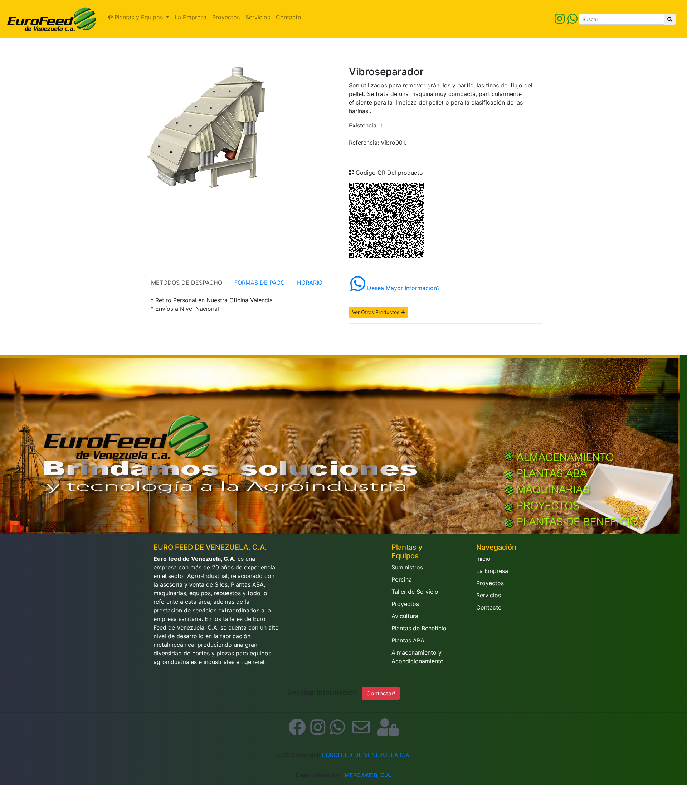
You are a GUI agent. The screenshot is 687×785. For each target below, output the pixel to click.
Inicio (483, 558)
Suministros (407, 567)
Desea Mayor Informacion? (402, 288)
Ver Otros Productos (376, 312)
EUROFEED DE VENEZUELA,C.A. (366, 754)
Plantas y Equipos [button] (139, 17)
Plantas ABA (407, 640)
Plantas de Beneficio (419, 628)
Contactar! (380, 693)
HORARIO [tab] (309, 282)
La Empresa (190, 17)
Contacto (288, 17)
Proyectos (226, 17)
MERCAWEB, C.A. (368, 775)
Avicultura (404, 616)
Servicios (257, 17)
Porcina (401, 579)
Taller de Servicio (414, 591)
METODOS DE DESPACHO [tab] (186, 282)
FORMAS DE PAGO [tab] (259, 282)
